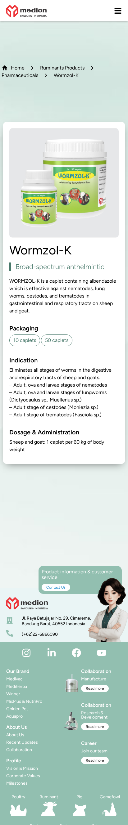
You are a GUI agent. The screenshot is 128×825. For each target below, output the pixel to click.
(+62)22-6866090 (40, 634)
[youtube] (101, 652)
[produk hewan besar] (49, 808)
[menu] (118, 11)
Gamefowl (110, 797)
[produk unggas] (18, 808)
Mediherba (16, 686)
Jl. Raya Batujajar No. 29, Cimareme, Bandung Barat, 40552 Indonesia (56, 621)
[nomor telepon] (9, 633)
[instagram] (26, 652)
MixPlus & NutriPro (24, 701)
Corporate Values (23, 775)
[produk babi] (79, 808)
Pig (79, 797)
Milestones (17, 783)
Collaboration (19, 749)
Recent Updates (22, 742)
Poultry (18, 797)
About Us (15, 735)
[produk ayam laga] (109, 808)
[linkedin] (51, 652)
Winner (13, 694)
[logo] (26, 11)
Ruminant (48, 797)
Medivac (14, 679)
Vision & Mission (22, 768)
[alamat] (9, 620)
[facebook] (76, 652)
